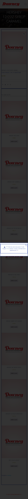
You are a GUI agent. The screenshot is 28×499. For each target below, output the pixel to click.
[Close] (26, 244)
